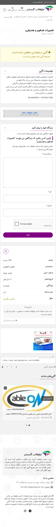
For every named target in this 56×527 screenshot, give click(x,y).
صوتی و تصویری (32, 16)
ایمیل (49, 205)
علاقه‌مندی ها (37, 2)
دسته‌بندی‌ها (22, 10)
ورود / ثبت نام (48, 2)
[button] (28, 71)
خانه (51, 16)
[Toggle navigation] (4, 10)
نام (50, 191)
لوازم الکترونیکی (43, 16)
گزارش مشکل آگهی (9, 320)
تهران (50, 33)
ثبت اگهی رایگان (12, 10)
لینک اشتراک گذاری (45, 357)
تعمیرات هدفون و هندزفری (39, 30)
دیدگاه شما (47, 154)
